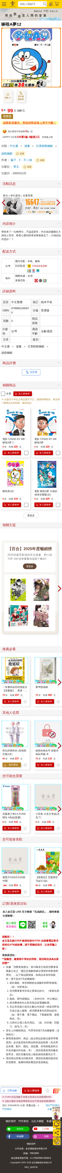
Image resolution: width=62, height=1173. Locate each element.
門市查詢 (23, 1121)
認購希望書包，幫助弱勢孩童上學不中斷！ (29, 122)
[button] (3, 4)
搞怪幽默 (7, 153)
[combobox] (30, 4)
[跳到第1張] (45, 213)
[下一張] (58, 202)
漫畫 (27, 146)
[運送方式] (56, 1141)
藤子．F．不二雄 (21, 160)
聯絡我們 (31, 1144)
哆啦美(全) (8, 491)
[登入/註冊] (51, 3)
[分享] (56, 1133)
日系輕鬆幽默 (44, 146)
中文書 (14, 146)
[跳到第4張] (52, 213)
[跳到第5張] (54, 213)
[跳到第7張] (59, 213)
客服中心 (51, 1121)
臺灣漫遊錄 (42, 687)
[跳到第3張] (50, 213)
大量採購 (52, 1109)
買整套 (7, 116)
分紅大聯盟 (37, 1121)
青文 (16, 166)
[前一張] (3, 202)
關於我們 (11, 1121)
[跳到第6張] (57, 213)
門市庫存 (7, 1109)
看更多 (29, 566)
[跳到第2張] (47, 213)
